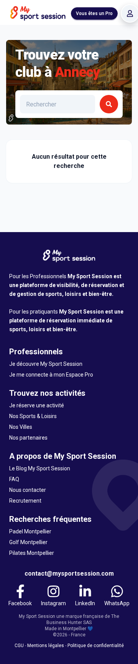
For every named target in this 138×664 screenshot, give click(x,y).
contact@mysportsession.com (69, 573)
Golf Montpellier (28, 542)
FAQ (14, 479)
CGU (19, 645)
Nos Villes (20, 427)
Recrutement (25, 501)
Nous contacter (27, 490)
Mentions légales (45, 645)
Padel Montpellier (30, 531)
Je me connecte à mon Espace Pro (51, 375)
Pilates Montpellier (31, 553)
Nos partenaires (28, 438)
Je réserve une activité (36, 405)
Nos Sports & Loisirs (33, 416)
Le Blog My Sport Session (39, 468)
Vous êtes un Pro (94, 13)
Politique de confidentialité (95, 645)
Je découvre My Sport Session (45, 364)
